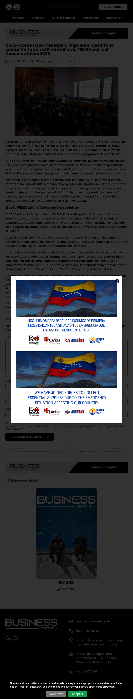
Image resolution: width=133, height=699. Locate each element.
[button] (117, 281)
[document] (66, 349)
